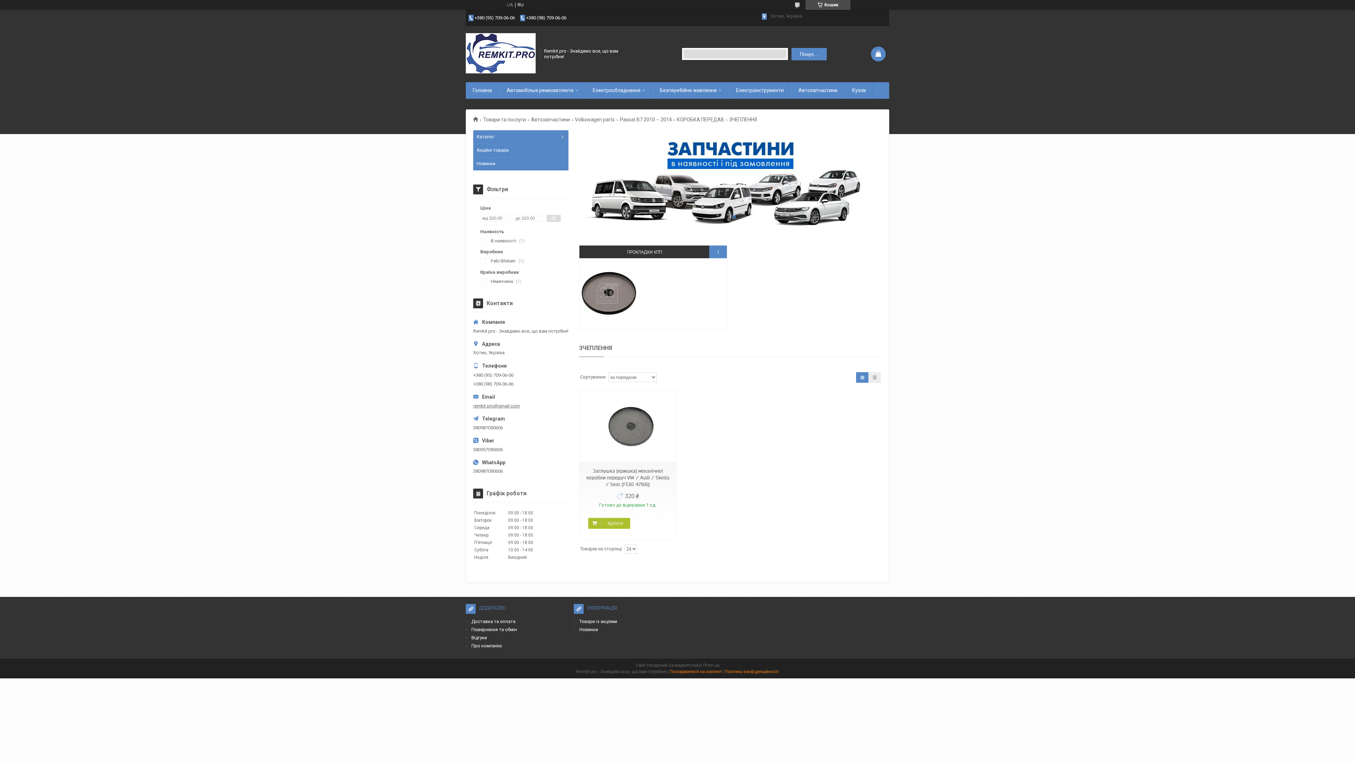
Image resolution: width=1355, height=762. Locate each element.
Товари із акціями (598, 621)
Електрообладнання (616, 90)
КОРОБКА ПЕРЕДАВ (700, 119)
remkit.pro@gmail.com (496, 406)
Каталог (485, 136)
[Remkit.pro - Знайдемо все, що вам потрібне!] (501, 54)
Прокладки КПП (644, 251)
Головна (482, 90)
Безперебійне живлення (688, 90)
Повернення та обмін (494, 629)
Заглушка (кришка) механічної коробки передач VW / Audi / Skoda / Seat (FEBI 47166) (627, 477)
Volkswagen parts (595, 119)
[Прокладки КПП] (608, 293)
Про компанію (486, 645)
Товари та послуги (504, 119)
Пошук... (809, 54)
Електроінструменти (760, 90)
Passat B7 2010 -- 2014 (646, 119)
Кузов (859, 90)
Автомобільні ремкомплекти (540, 90)
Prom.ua (711, 665)
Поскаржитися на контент (696, 671)
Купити (615, 523)
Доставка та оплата (493, 621)
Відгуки (479, 637)
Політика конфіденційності (752, 671)
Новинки (486, 163)
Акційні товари (493, 150)
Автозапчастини (818, 90)
